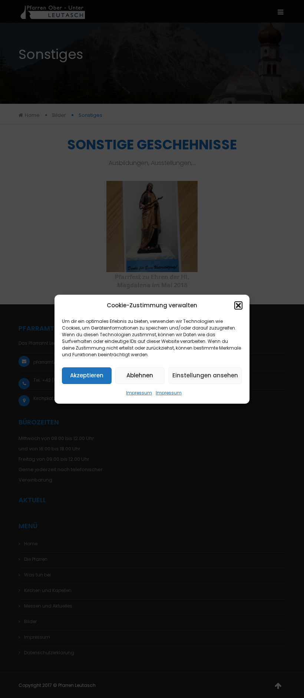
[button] (238, 305)
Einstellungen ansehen (205, 375)
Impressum (139, 393)
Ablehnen (139, 375)
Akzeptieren (86, 375)
